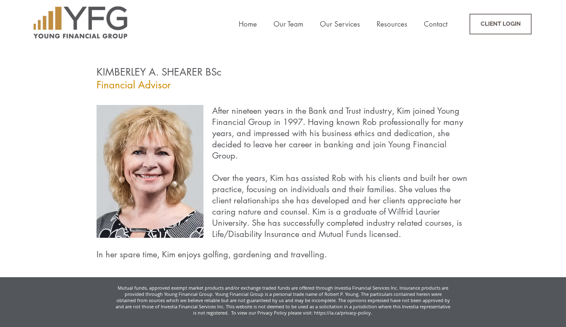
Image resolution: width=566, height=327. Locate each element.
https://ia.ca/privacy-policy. (343, 313)
